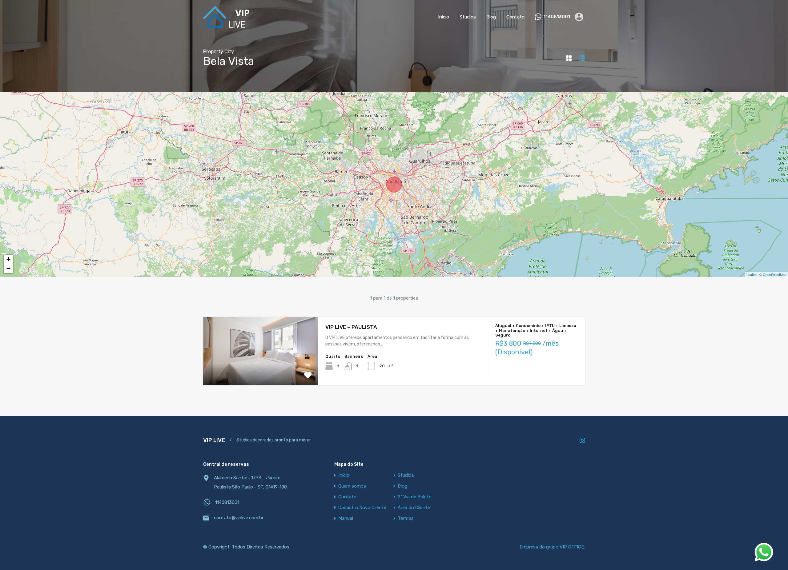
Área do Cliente (414, 507)
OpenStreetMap (774, 274)
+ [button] (8, 259)
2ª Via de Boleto (415, 497)
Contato (515, 17)
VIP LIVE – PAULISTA (351, 327)
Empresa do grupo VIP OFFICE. (552, 547)
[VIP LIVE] (226, 25)
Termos (406, 518)
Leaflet (751, 274)
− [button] (8, 268)
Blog (491, 17)
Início (443, 17)
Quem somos (352, 486)
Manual (345, 518)
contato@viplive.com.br (238, 517)
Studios (468, 17)
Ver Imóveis (260, 371)
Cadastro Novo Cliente (362, 507)
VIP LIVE (214, 440)
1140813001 (556, 16)
